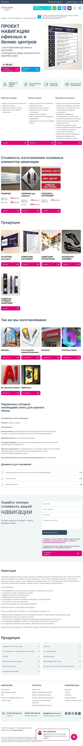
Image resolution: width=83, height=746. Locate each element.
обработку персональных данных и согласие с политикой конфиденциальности (59, 541)
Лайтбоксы (26, 388)
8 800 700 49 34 (32, 713)
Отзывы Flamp (6, 700)
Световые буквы (69, 350)
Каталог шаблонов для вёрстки (43, 698)
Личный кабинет (56, 2)
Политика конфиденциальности (12, 698)
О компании (5, 689)
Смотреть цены (26, 69)
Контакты (68, 695)
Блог (2, 695)
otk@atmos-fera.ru (52, 713)
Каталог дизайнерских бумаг (42, 692)
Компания (6, 685)
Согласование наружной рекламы (30, 351)
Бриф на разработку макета (42, 705)
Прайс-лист (36, 689)
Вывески (45, 350)
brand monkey (18, 730)
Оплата (67, 692)
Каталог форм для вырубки (41, 695)
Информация (72, 685)
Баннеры (5, 350)
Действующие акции (8, 692)
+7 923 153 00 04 (14, 713)
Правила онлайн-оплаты (73, 700)
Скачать (36, 685)
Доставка (68, 689)
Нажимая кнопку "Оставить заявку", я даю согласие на (61, 540)
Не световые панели (10, 388)
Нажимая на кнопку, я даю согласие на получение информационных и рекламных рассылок (60, 547)
